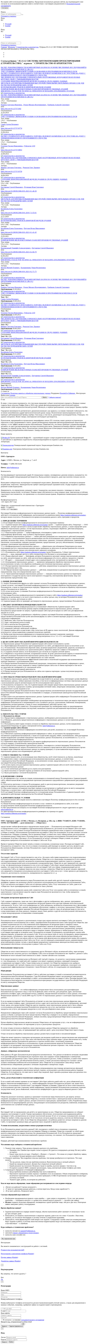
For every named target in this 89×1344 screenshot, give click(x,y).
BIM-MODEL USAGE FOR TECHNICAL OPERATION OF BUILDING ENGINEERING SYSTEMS (37, 91)
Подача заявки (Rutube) (9, 1257)
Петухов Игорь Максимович (34, 228)
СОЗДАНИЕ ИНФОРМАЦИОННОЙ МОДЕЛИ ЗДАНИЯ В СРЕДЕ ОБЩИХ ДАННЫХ (34, 81)
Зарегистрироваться (16, 1326)
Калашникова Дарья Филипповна (33, 268)
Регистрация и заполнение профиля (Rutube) (17, 1254)
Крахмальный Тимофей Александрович (16, 248)
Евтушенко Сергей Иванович (12, 187)
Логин (3, 1337)
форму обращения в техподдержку (26, 1233)
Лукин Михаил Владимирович (35, 105)
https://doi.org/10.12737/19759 (11, 171)
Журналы (11, 47)
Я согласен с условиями (12, 1320)
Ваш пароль (5, 1313)
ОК (23, 1324)
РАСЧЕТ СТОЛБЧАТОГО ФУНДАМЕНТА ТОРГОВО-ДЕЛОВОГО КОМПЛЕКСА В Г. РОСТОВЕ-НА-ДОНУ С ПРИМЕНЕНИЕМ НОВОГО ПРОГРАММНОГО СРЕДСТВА (43, 74)
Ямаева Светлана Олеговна (11, 167)
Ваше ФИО (5, 1290)
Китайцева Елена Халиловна (11, 209)
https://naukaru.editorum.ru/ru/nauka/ (73, 515)
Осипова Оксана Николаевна (12, 146)
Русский (8, 24)
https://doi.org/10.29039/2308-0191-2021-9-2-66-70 (19, 252)
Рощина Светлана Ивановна (11, 105)
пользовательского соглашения (32, 1320)
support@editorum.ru (27, 1231)
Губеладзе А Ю (29, 146)
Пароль (3, 1340)
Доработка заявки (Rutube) (11, 1261)
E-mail (3, 1311)
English (7, 26)
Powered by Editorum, (68, 393)
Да (2, 1279)
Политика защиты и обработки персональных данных (30, 393)
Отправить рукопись (8, 16)
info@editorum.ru (13, 467)
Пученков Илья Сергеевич (34, 187)
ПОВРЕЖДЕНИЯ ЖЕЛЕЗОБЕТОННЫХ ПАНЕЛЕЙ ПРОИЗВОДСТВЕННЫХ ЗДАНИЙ (34, 89)
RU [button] (2, 20)
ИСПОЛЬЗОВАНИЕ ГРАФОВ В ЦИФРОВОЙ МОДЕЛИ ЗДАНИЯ (26, 87)
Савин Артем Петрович (10, 124)
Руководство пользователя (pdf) (12, 1250)
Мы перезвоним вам (8, 1239)
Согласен (5, 8)
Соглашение (5, 393)
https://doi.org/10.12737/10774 (11, 128)
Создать (12, 395)
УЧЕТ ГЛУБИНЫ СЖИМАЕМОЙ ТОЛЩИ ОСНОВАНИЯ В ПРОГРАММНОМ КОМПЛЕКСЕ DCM (39, 71)
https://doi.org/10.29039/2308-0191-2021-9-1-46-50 (19, 191)
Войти (45, 397)
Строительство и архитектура (27, 47)
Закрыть (4, 1326)
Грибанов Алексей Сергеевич (58, 105)
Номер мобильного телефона (11, 1299)
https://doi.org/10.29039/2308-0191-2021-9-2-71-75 (19, 272)
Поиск (3, 12)
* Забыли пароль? (54, 397)
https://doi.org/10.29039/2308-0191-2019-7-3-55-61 (19, 213)
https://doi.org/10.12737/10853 (11, 150)
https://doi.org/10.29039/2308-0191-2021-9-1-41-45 (19, 232)
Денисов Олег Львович (31, 167)
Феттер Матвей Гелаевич (10, 268)
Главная (4, 47)
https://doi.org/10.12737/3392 (11, 109)
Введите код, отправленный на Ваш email (16, 1322)
